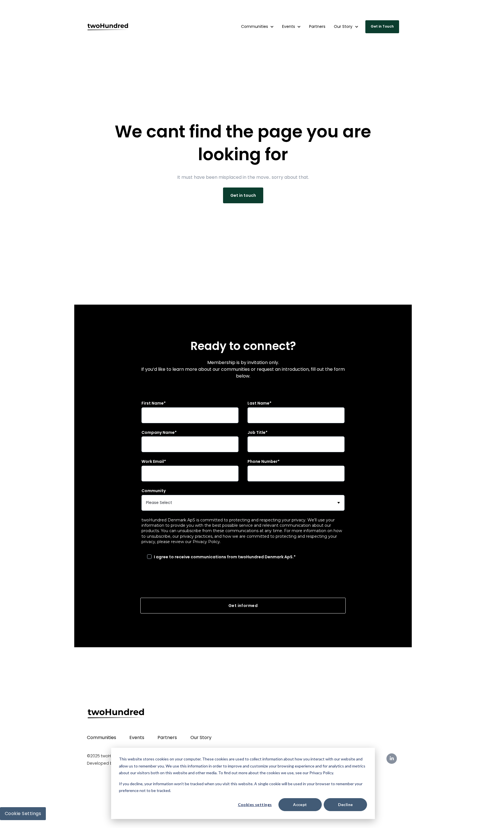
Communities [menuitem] (101, 737)
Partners (363, 8)
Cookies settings (255, 804)
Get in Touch (382, 26)
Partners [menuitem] (167, 737)
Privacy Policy (206, 541)
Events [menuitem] (136, 737)
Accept (300, 804)
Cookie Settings (23, 813)
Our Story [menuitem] (201, 737)
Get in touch (243, 195)
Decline (345, 804)
